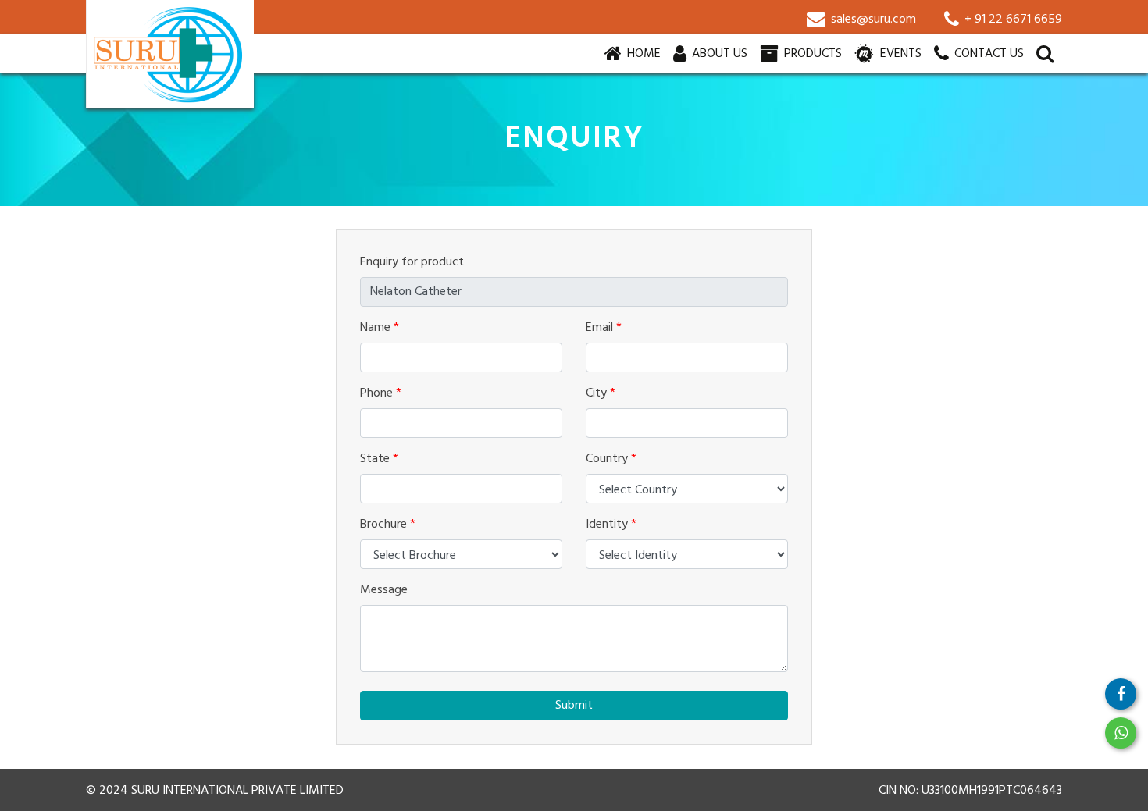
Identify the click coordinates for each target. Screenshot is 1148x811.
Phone (380, 393)
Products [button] (811, 54)
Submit (574, 705)
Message (384, 590)
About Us (718, 54)
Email (604, 327)
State (379, 459)
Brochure (387, 524)
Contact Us (987, 54)
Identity (611, 524)
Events (899, 54)
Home (645, 53)
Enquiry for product (412, 262)
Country (611, 459)
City (600, 393)
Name (379, 327)
